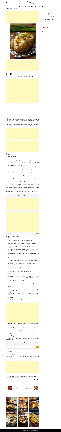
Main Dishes (24, 6)
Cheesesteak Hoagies (34, 424)
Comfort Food (9, 378)
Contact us (44, 33)
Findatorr (30, 2)
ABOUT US (44, 35)
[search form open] (54, 2)
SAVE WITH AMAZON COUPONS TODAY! (48, 15)
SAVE (37, 233)
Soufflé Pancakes (34, 409)
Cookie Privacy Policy (45, 27)
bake (35, 376)
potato (23, 378)
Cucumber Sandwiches (11, 424)
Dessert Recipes (30, 6)
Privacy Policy (40, 6)
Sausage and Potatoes (12, 354)
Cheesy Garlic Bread (11, 409)
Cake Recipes (8, 72)
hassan (7, 76)
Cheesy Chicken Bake (22, 424)
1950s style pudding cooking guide (14, 376)
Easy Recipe (14, 378)
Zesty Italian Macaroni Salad (12, 350)
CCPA (43, 31)
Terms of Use (44, 29)
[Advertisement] (22, 17)
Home (19, 6)
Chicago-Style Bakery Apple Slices (22, 410)
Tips (35, 6)
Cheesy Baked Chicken (11, 353)
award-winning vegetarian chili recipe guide (27, 376)
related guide (16, 301)
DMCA (43, 25)
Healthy (19, 378)
